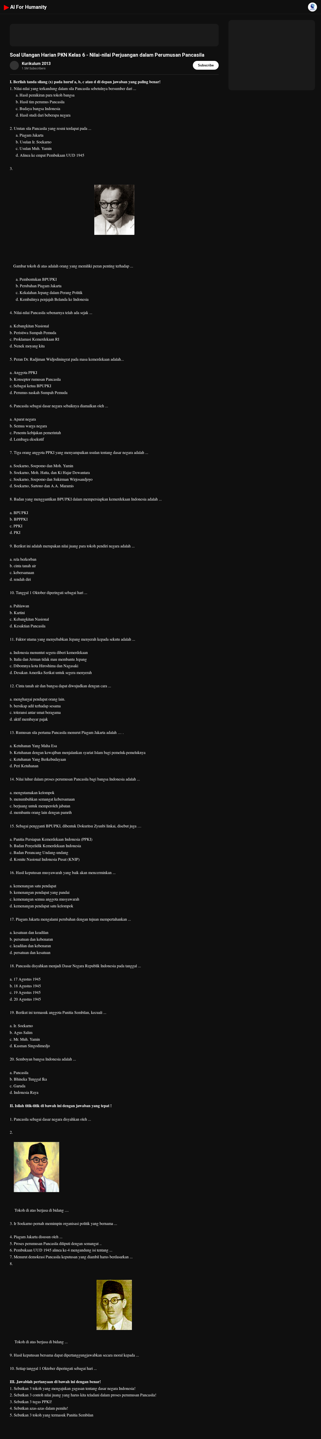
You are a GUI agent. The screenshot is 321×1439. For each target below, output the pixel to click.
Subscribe (206, 65)
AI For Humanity (25, 7)
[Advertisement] (114, 35)
